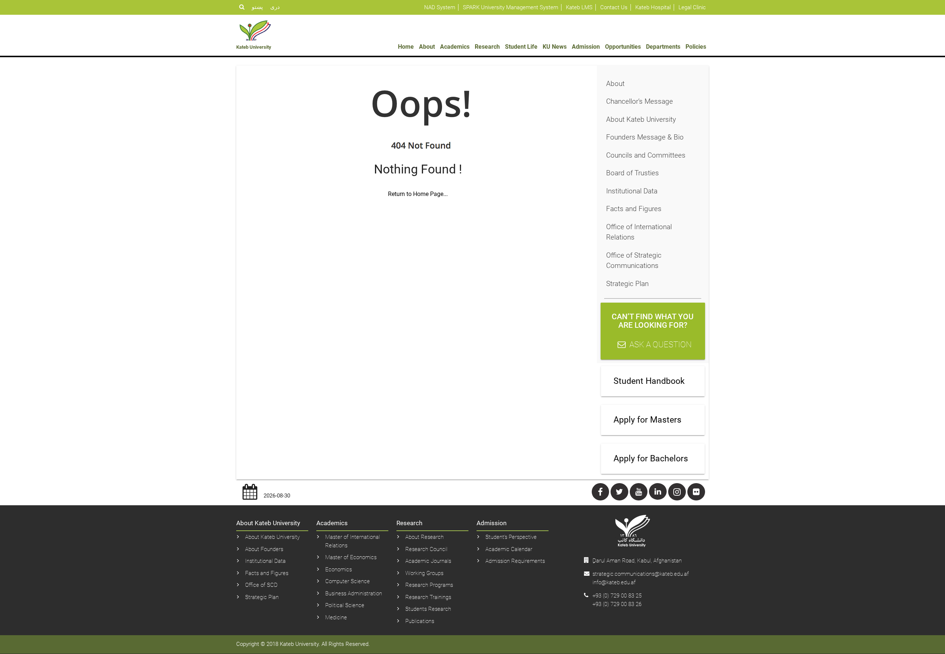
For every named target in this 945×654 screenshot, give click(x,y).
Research (487, 46)
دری (275, 7)
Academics (455, 46)
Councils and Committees (645, 155)
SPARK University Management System (510, 7)
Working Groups (424, 573)
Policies (695, 46)
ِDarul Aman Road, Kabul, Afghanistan (637, 560)
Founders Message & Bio (645, 137)
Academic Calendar (508, 549)
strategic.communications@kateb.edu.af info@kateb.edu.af (640, 578)
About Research (424, 537)
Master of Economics (351, 557)
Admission (586, 46)
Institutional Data (631, 191)
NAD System (439, 7)
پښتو (257, 7)
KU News (555, 46)
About (427, 46)
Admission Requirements (515, 561)
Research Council (426, 549)
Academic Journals (428, 561)
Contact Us (614, 7)
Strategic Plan (627, 283)
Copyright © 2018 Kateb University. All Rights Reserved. (303, 644)
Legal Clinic (692, 7)
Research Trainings (428, 597)
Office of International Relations (639, 232)
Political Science (344, 605)
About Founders (264, 549)
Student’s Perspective (511, 537)
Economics (338, 569)
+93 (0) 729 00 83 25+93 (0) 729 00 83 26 (617, 599)
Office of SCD (261, 585)
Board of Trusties (632, 173)
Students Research (428, 609)
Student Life (521, 46)
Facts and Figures (634, 208)
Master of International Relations (352, 541)
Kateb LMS (579, 7)
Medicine (336, 617)
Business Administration (353, 593)
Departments (663, 46)
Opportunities (623, 46)
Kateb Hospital (653, 7)
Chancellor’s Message (639, 101)
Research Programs (429, 585)
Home (406, 46)
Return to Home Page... (418, 193)
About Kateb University (641, 119)
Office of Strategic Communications (634, 260)
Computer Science (347, 581)
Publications (419, 621)
